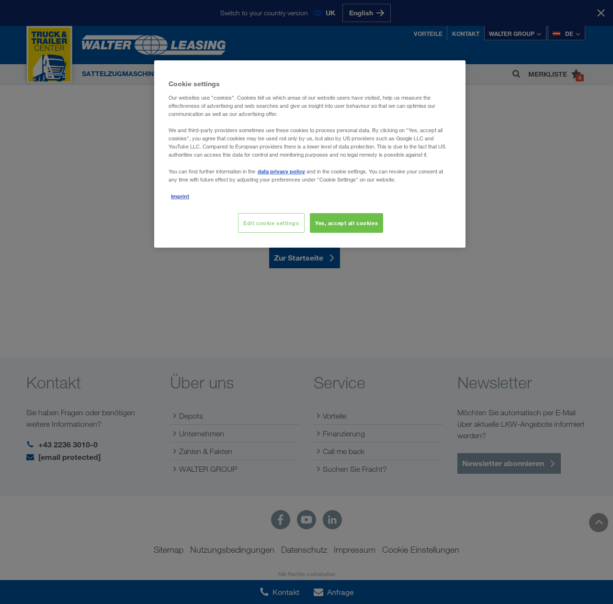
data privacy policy (281, 171)
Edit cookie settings (271, 223)
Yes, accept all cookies (346, 223)
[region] (309, 154)
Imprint (180, 196)
